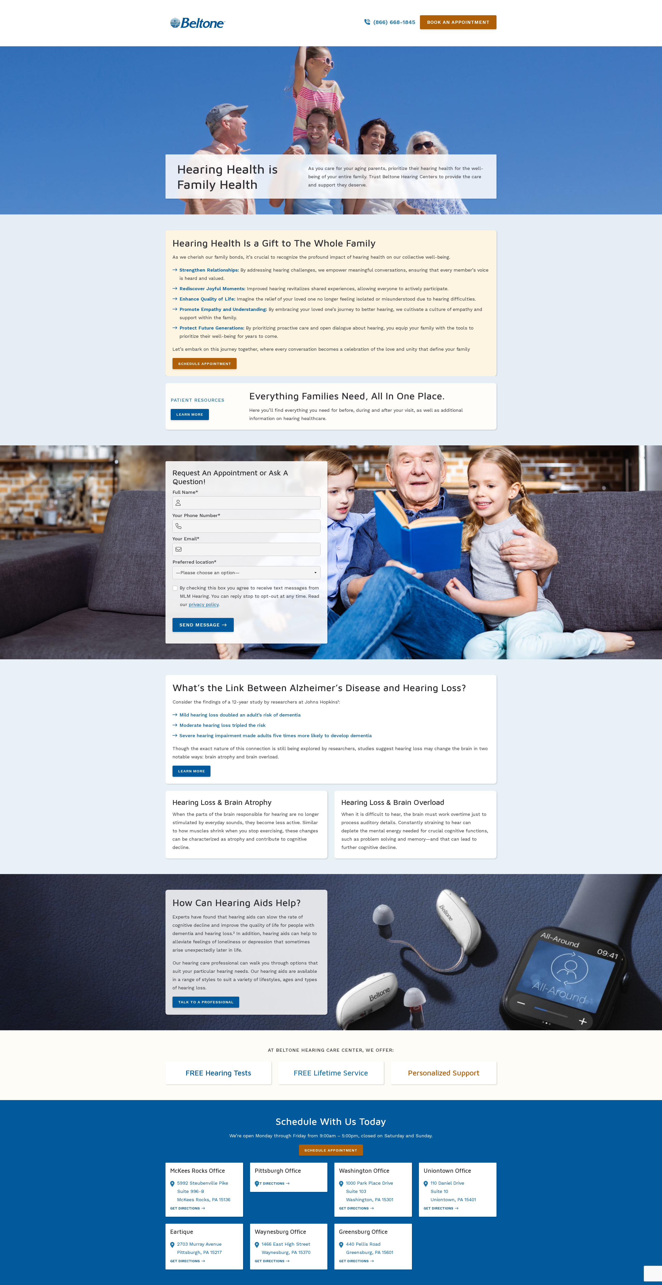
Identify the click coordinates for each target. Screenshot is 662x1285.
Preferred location (193, 562)
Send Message (199, 624)
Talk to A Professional (206, 1002)
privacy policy (204, 604)
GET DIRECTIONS (185, 1208)
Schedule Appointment (204, 364)
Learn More (191, 771)
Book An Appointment (458, 22)
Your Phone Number (195, 515)
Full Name (183, 492)
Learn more (189, 414)
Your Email (184, 538)
